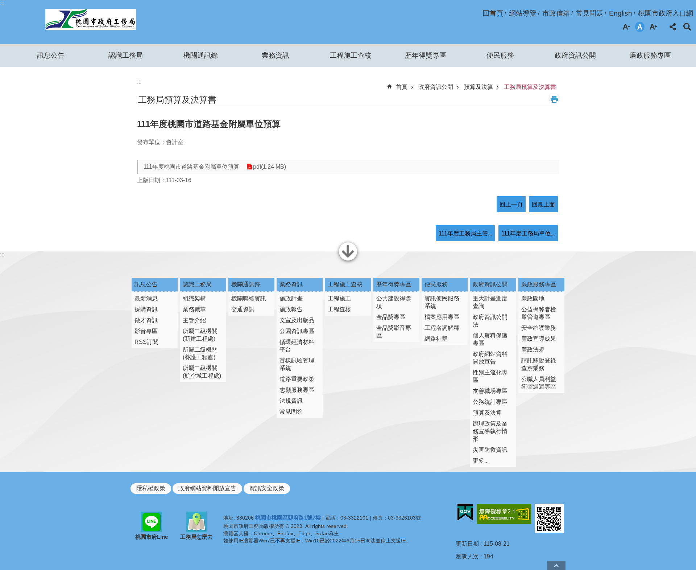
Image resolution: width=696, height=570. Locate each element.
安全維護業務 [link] (538, 328)
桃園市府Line (151, 537)
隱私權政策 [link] (150, 488)
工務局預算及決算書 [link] (530, 87)
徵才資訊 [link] (146, 320)
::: (2, 3)
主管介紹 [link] (194, 320)
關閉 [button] (348, 260)
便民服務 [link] (500, 55)
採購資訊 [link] (146, 309)
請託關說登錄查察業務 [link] (538, 364)
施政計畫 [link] (291, 298)
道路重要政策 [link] (296, 379)
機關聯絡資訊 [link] (248, 298)
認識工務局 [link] (125, 55)
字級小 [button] (626, 27)
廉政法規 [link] (532, 349)
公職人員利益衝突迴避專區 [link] (538, 383)
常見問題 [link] (589, 13)
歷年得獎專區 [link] (425, 55)
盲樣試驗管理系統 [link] (296, 364)
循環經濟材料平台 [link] (296, 346)
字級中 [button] (640, 27)
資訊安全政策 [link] (266, 488)
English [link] (620, 13)
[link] (465, 512)
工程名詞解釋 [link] (441, 328)
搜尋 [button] (687, 27)
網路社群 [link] (436, 339)
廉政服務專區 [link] (650, 55)
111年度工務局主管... (465, 233)
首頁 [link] (401, 87)
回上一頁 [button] (511, 204)
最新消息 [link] (146, 298)
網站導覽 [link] (522, 13)
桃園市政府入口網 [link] (665, 13)
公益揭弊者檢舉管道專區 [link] (538, 313)
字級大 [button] (653, 27)
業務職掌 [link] (194, 309)
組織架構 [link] (194, 298)
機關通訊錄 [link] (200, 55)
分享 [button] (673, 27)
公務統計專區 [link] (490, 402)
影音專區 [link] (146, 331)
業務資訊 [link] (275, 55)
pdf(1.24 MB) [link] (269, 167)
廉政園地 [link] (532, 298)
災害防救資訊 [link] (490, 450)
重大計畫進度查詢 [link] (490, 302)
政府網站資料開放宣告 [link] (490, 358)
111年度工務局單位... (528, 233)
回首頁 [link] (492, 13)
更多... (481, 461)
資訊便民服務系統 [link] (441, 302)
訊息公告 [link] (51, 55)
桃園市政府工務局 (90, 19)
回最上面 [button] (543, 204)
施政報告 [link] (291, 309)
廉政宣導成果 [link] (538, 339)
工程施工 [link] (339, 298)
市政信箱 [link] (556, 13)
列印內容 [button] (554, 99)
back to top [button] (556, 565)
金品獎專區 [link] (390, 317)
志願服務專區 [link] (296, 390)
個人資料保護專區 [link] (490, 339)
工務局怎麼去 (196, 537)
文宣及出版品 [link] (296, 320)
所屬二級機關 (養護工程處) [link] (200, 353)
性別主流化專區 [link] (490, 376)
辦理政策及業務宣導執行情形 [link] (490, 431)
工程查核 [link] (339, 309)
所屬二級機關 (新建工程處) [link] (200, 335)
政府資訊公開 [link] (575, 55)
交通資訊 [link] (242, 309)
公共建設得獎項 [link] (393, 302)
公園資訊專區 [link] (296, 331)
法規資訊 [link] (291, 401)
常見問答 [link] (291, 412)
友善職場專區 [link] (490, 391)
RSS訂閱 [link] (146, 342)
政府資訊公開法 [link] (490, 321)
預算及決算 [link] (478, 87)
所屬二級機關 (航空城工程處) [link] (202, 372)
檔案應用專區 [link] (441, 317)
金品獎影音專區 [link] (393, 332)
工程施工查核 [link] (350, 55)
